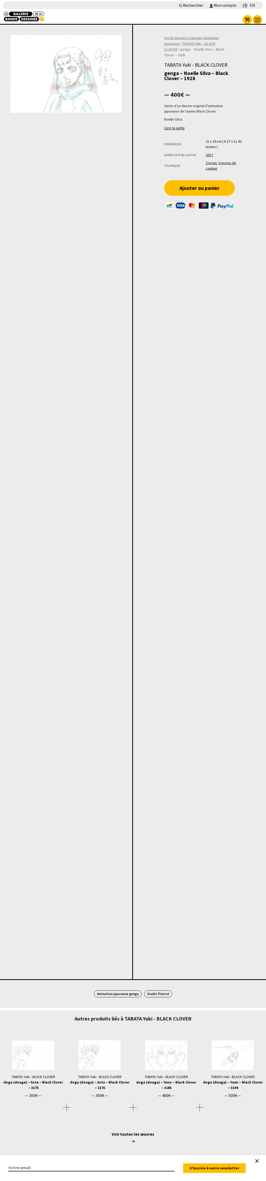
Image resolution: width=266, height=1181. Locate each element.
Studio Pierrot (158, 994)
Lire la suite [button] (174, 127)
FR (245, 5)
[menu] (257, 19)
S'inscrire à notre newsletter (214, 1168)
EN (252, 5)
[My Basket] (247, 19)
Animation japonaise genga (118, 994)
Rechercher (192, 5)
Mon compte (224, 5)
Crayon (211, 163)
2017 (209, 154)
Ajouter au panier (199, 188)
